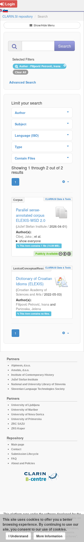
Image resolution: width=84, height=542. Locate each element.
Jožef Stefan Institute (32, 226)
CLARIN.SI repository (17, 16)
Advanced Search (22, 82)
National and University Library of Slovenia (38, 384)
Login (10, 3)
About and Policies (23, 463)
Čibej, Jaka (24, 236)
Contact (16, 449)
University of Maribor (24, 409)
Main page (17, 444)
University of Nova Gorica (27, 414)
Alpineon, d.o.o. (20, 365)
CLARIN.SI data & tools (58, 199)
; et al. (28, 238)
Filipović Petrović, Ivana (32, 304)
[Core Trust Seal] (42, 494)
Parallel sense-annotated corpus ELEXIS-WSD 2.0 (30, 215)
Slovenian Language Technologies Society (38, 389)
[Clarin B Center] (42, 476)
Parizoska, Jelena (28, 309)
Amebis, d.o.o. (20, 370)
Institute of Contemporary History (32, 374)
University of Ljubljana (25, 405)
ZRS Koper (18, 428)
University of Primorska (26, 419)
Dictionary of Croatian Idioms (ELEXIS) (34, 281)
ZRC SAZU (18, 423)
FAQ (14, 458)
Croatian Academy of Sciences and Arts (31, 292)
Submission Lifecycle (25, 454)
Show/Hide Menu (44, 25)
